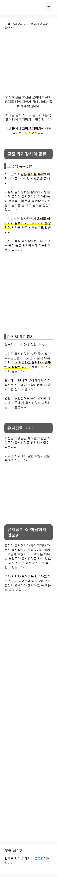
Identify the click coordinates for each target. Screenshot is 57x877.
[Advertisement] (28, 64)
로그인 (39, 858)
